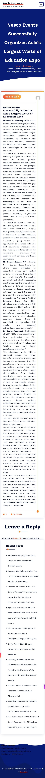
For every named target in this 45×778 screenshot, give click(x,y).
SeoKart (23, 772)
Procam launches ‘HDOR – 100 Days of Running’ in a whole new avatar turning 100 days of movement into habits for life (22, 594)
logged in (17, 538)
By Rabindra (17, 514)
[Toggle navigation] (41, 4)
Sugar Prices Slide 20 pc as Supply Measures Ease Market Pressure (21, 649)
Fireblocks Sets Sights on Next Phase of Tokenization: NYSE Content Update (21, 560)
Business (27, 66)
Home (17, 66)
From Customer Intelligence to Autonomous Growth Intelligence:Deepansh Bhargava (22, 633)
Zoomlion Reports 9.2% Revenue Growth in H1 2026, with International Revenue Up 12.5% (22, 706)
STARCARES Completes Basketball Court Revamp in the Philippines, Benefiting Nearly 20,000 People (23, 722)
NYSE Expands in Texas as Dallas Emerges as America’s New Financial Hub (22, 690)
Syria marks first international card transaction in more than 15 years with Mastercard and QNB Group (22, 615)
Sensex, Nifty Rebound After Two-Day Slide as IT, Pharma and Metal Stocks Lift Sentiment (23, 576)
